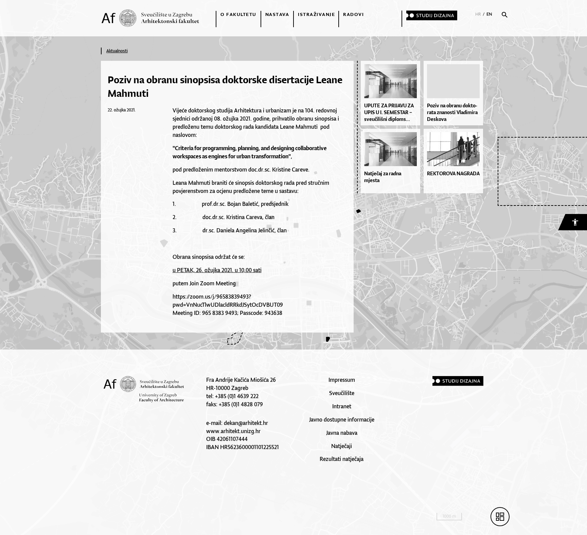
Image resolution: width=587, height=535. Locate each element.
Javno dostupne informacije (341, 419)
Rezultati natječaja (341, 459)
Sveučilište (341, 393)
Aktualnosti (117, 51)
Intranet (341, 406)
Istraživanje (316, 14)
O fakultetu (238, 14)
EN (489, 14)
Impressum (341, 380)
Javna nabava (341, 432)
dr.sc (219, 204)
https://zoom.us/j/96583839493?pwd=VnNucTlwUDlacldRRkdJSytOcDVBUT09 (228, 300)
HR (478, 14)
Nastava (277, 14)
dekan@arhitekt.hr (246, 423)
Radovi (353, 14)
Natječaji (341, 446)
